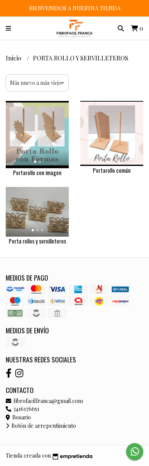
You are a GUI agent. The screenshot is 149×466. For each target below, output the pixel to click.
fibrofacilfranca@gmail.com (47, 400)
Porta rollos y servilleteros (37, 241)
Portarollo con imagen (37, 173)
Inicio (14, 58)
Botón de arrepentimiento (43, 425)
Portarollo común (112, 170)
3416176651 (25, 408)
